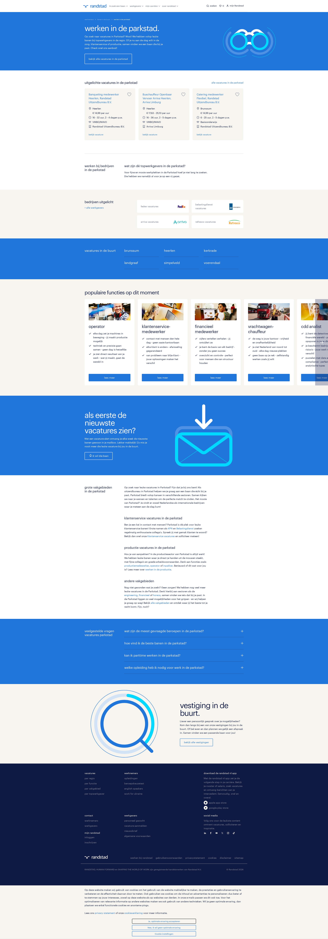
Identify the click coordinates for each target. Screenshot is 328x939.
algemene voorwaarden (137, 836)
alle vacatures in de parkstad (227, 82)
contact (89, 815)
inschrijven (91, 842)
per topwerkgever (94, 793)
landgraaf (131, 263)
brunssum (131, 250)
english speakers (133, 788)
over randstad (169, 6)
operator (155, 565)
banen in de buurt (103, 19)
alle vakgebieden (160, 602)
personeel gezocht (134, 820)
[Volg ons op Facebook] (211, 833)
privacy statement (105, 913)
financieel (144, 595)
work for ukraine (133, 793)
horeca (157, 595)
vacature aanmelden (135, 825)
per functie (91, 783)
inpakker (168, 565)
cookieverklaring (133, 913)
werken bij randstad (141, 857)
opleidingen (131, 778)
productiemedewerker (136, 565)
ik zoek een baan (117, 6)
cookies (212, 857)
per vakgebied (93, 788)
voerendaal (212, 263)
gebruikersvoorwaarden (169, 857)
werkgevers (135, 6)
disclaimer (225, 857)
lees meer (109, 377)
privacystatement (195, 857)
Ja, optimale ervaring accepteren (164, 921)
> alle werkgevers (94, 207)
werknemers (89, 19)
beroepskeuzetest (134, 783)
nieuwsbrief (130, 830)
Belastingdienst (185, 528)
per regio (90, 778)
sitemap (238, 857)
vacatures (90, 773)
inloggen (89, 837)
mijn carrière (151, 6)
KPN (170, 528)
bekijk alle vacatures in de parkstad (108, 58)
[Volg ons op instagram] (229, 833)
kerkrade (210, 250)
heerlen (169, 250)
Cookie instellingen (164, 934)
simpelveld (172, 263)
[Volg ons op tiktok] (234, 833)
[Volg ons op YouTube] (217, 833)
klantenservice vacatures (161, 536)
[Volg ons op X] (223, 833)
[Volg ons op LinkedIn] (206, 833)
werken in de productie (158, 569)
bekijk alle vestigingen (196, 742)
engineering (131, 595)
